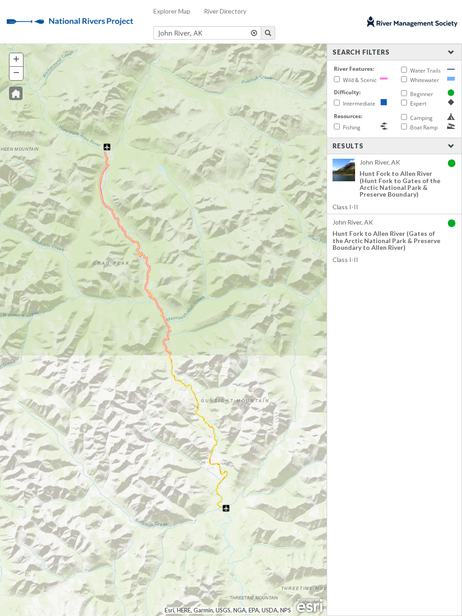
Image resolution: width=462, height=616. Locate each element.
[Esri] (309, 606)
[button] (16, 93)
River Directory (225, 11)
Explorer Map (171, 11)
